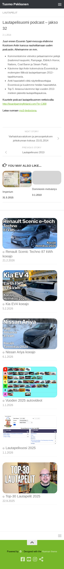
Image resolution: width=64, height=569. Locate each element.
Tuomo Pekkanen (15, 4)
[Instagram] (35, 559)
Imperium (8, 191)
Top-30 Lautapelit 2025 (23, 496)
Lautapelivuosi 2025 (21, 448)
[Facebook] (22, 559)
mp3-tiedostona (27, 110)
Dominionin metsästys (44, 189)
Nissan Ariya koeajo (20, 352)
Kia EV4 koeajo (17, 304)
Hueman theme (49, 551)
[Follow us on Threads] (41, 559)
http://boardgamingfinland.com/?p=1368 (24, 103)
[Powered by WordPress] (20, 551)
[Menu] (59, 4)
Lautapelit (10, 12)
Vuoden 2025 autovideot (24, 400)
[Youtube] (29, 559)
